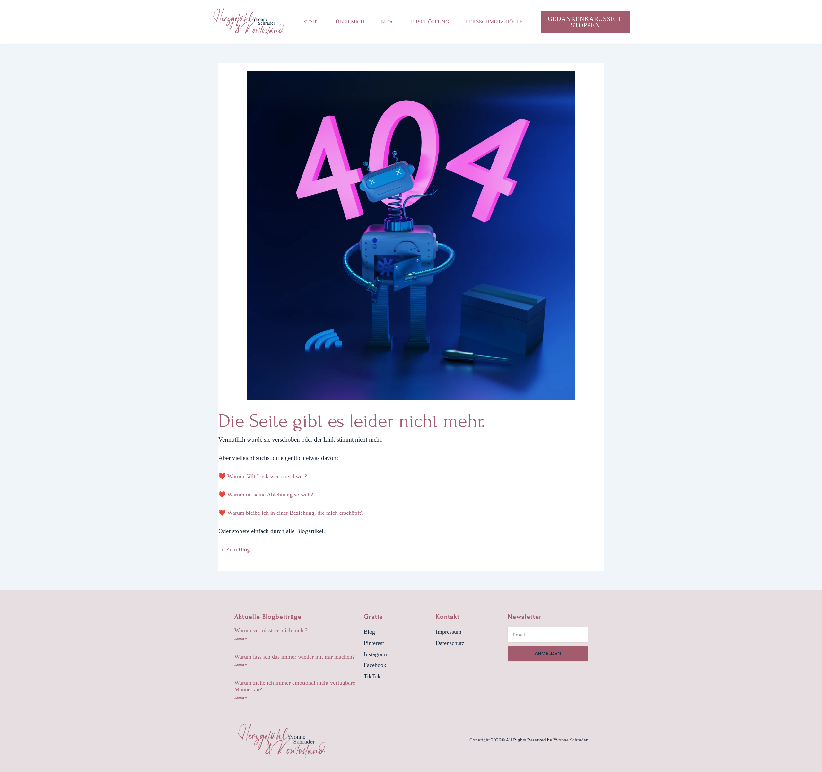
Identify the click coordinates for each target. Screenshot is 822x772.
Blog (387, 21)
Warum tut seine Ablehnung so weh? (270, 494)
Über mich (350, 21)
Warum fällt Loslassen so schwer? (267, 476)
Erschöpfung (430, 21)
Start (311, 21)
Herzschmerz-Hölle (494, 21)
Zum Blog (238, 549)
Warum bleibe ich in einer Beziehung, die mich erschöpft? (295, 513)
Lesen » (240, 638)
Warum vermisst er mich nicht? (271, 630)
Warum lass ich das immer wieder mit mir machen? (294, 657)
